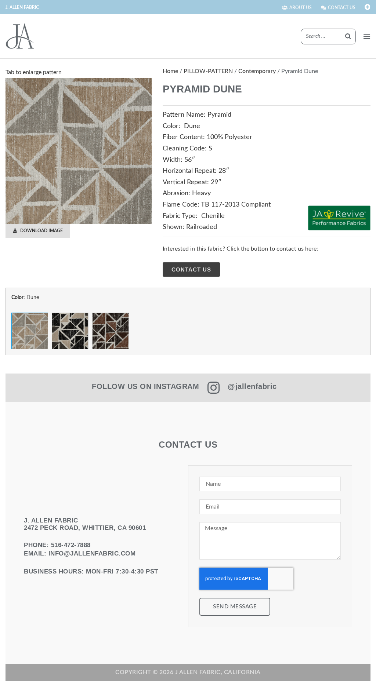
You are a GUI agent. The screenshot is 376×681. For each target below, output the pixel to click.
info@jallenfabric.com (92, 553)
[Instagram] (213, 388)
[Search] (348, 36)
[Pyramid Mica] (70, 331)
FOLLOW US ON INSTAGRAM (145, 386)
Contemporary (257, 71)
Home (170, 71)
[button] (366, 36)
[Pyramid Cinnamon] (110, 331)
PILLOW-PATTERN (208, 71)
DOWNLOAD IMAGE (41, 231)
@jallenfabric (252, 386)
